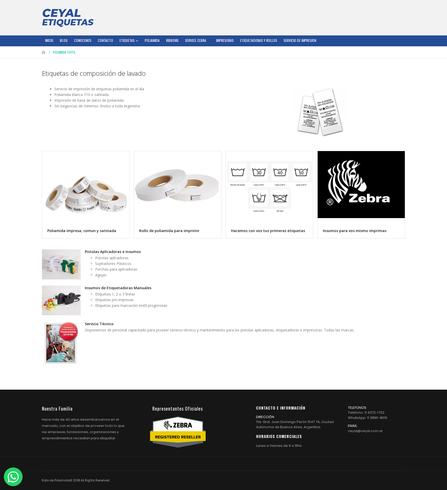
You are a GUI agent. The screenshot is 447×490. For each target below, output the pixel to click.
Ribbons (172, 40)
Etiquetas (127, 40)
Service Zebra (195, 40)
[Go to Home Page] (44, 52)
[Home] (68, 17)
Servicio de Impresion (300, 40)
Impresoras (225, 40)
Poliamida (152, 40)
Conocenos (82, 40)
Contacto (105, 40)
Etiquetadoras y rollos (258, 40)
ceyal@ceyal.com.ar (365, 430)
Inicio (49, 40)
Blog (64, 40)
